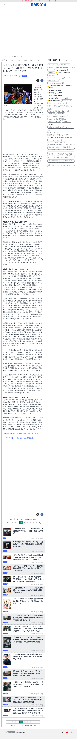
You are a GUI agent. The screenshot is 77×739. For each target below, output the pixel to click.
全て (7, 60)
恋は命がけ (51, 113)
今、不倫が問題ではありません (57, 116)
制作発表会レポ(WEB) (55, 93)
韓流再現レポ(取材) (55, 90)
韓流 (12, 60)
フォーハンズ (67, 121)
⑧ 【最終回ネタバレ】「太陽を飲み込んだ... (60, 161)
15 (36, 522)
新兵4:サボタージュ (54, 121)
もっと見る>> (54, 140)
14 (33, 522)
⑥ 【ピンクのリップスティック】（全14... (60, 156)
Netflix (50, 70)
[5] (7, 522)
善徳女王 (68, 106)
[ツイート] (37, 80)
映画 (25, 60)
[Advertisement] (38, 22)
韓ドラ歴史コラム (53, 80)
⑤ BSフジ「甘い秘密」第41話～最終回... (60, 153)
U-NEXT (50, 78)
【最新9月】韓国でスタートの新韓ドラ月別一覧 (61, 86)
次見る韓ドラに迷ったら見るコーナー (59, 127)
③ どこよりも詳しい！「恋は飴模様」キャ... (60, 148)
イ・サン (56, 103)
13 (30, 522)
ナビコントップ (6, 56)
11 (24, 522)
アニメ (37, 60)
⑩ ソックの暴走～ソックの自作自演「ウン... (60, 166)
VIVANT (50, 67)
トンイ (64, 103)
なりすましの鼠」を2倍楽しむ (57, 119)
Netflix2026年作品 (62, 70)
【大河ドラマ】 (8, 438)
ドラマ (19, 60)
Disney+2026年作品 (64, 72)
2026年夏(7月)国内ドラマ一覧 (65, 67)
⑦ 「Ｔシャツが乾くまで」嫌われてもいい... (60, 158)
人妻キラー (70, 111)
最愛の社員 (61, 113)
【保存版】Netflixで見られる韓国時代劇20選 (60, 129)
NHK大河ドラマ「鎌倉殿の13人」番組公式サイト (21, 433)
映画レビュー (52, 132)
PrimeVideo (52, 75)
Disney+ (51, 72)
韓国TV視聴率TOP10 (55, 95)
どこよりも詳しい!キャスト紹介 (58, 98)
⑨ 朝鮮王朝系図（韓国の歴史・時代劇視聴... (60, 163)
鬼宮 (49, 106)
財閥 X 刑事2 (60, 111)
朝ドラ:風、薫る (53, 64)
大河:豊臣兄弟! (65, 64)
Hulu (66, 78)
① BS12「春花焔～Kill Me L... (57, 143)
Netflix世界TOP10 (54, 100)
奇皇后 (56, 106)
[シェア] (41, 80)
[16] (39, 522)
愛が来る (51, 111)
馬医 (49, 103)
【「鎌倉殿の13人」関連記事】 (24, 438)
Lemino (59, 78)
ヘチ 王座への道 (67, 100)
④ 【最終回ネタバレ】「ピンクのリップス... (60, 150)
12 (27, 522)
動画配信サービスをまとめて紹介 (58, 135)
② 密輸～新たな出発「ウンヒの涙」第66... (60, 145)
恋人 (49, 108)
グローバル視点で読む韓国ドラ (57, 83)
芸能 (31, 60)
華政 (61, 106)
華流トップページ (54, 124)
